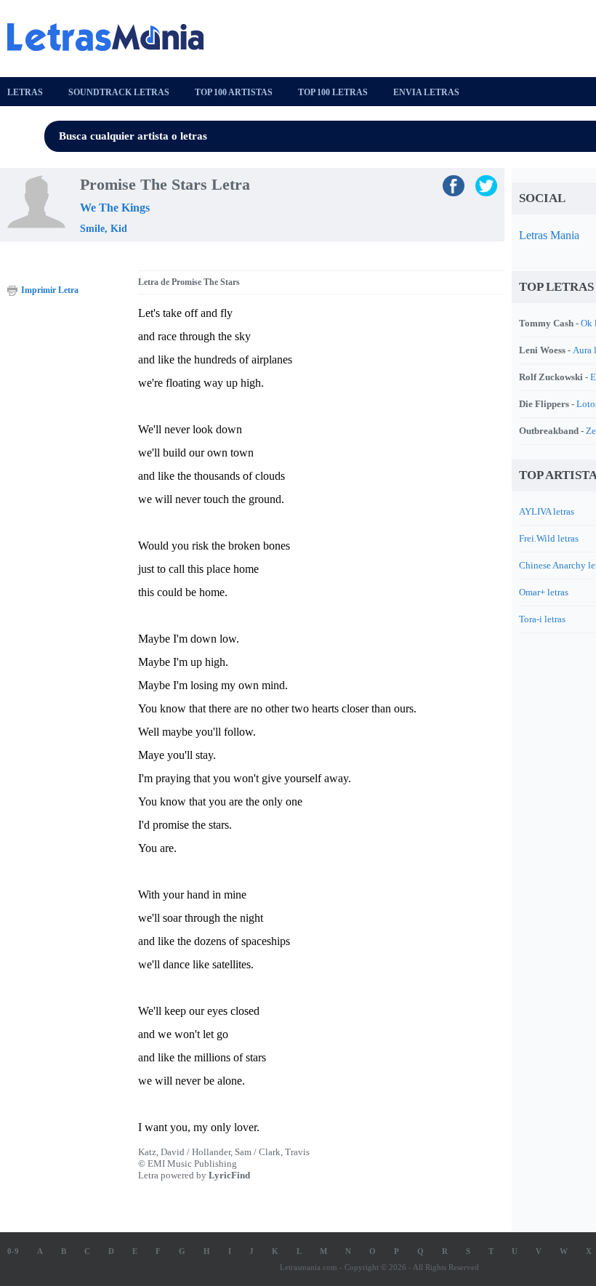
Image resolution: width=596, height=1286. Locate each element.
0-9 (13, 1251)
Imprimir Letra (49, 290)
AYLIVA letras (546, 511)
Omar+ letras (543, 592)
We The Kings (115, 207)
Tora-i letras (542, 619)
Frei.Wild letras (549, 538)
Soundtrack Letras (118, 92)
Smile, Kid (103, 228)
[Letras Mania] (112, 37)
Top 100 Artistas (234, 92)
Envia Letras (426, 92)
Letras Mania (549, 235)
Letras (25, 92)
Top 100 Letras (333, 92)
